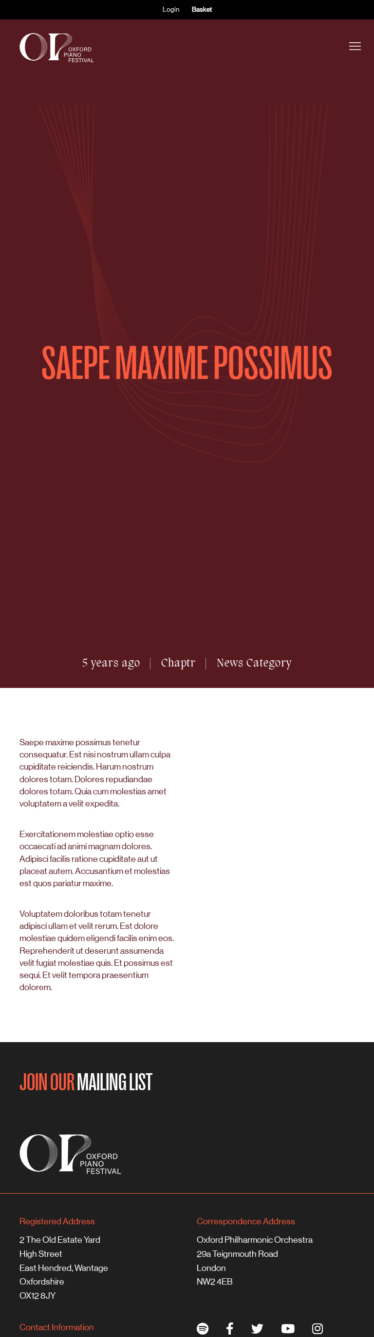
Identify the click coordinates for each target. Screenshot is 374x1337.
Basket (202, 9)
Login (171, 9)
